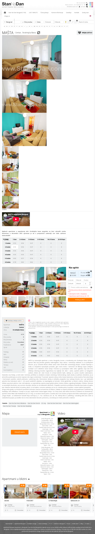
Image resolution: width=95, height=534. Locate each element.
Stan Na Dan (9, 523)
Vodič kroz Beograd (59, 523)
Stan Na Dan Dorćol (34, 403)
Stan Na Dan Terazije (9, 406)
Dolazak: (71, 280)
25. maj (43, 403)
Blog (82, 523)
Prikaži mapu (20, 432)
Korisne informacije (57, 12)
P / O (50, 523)
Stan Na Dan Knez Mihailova (17, 403)
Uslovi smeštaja (42, 523)
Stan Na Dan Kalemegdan (71, 403)
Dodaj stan (85, 12)
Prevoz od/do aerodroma (79, 287)
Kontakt (76, 12)
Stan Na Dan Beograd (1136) (17, 12)
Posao (68, 523)
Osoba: (86, 280)
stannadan (83, 6)
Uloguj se (7, 16)
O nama (87, 523)
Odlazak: (78, 280)
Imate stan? (75, 523)
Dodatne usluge (31, 523)
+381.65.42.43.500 (81, 3)
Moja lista (87, 33)
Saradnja (68, 12)
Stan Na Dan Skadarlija (24, 406)
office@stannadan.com (72, 6)
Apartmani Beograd (19, 523)
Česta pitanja (44, 12)
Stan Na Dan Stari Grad (54, 403)
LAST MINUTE (33, 12)
